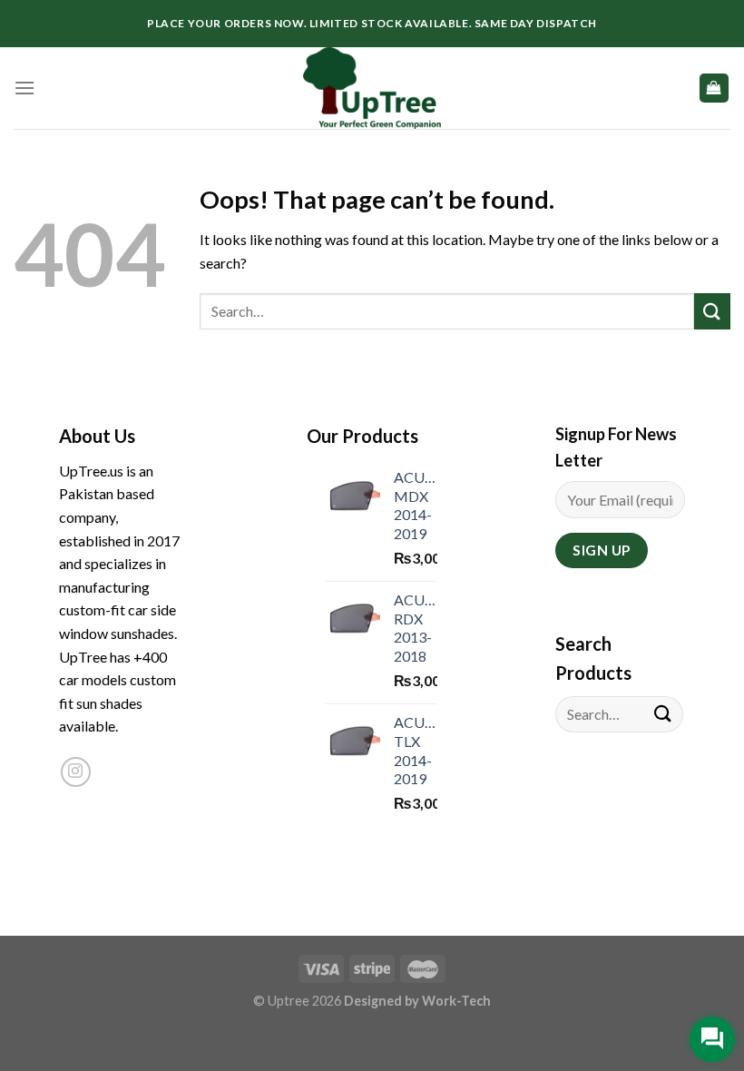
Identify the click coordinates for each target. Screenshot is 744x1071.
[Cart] (714, 88)
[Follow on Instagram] (76, 772)
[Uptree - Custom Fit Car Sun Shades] (372, 88)
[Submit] (712, 311)
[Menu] (24, 87)
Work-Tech (456, 1000)
